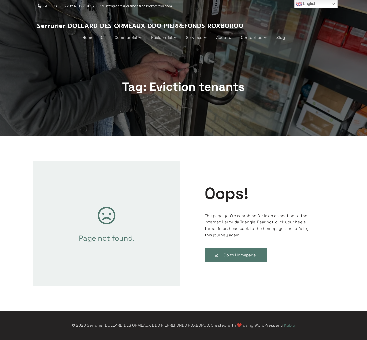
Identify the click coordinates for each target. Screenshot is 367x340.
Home (87, 37)
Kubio (289, 325)
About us (224, 37)
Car (104, 37)
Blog (280, 37)
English (309, 3)
